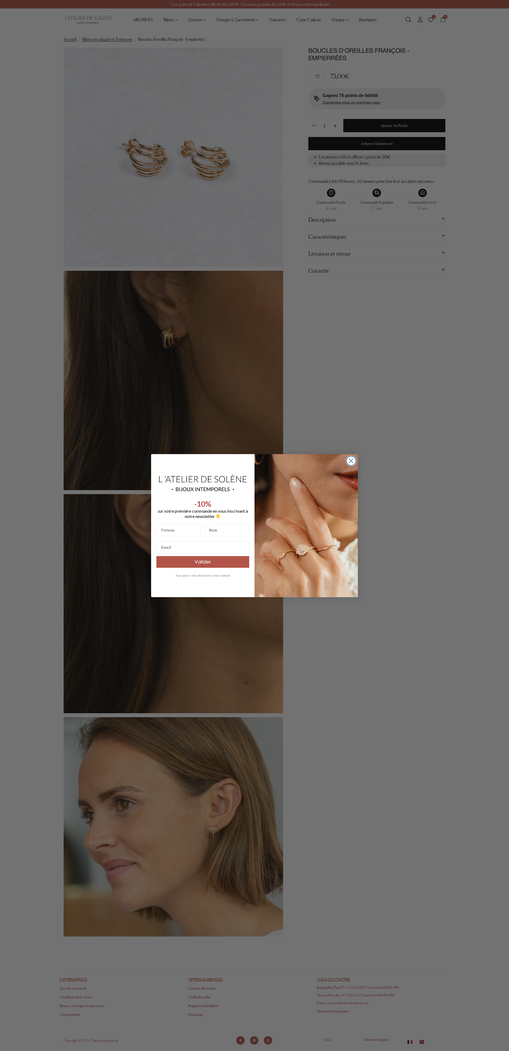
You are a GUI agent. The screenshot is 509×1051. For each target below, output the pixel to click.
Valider (203, 561)
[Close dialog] (351, 460)
